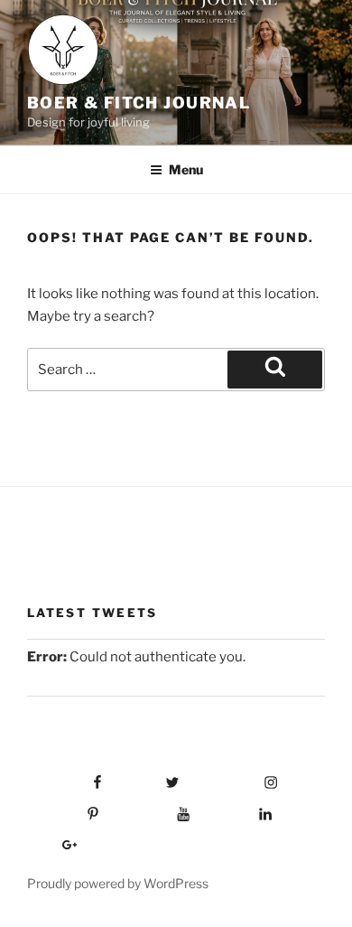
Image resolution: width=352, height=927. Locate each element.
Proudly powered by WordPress (117, 883)
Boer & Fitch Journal (138, 102)
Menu (186, 169)
